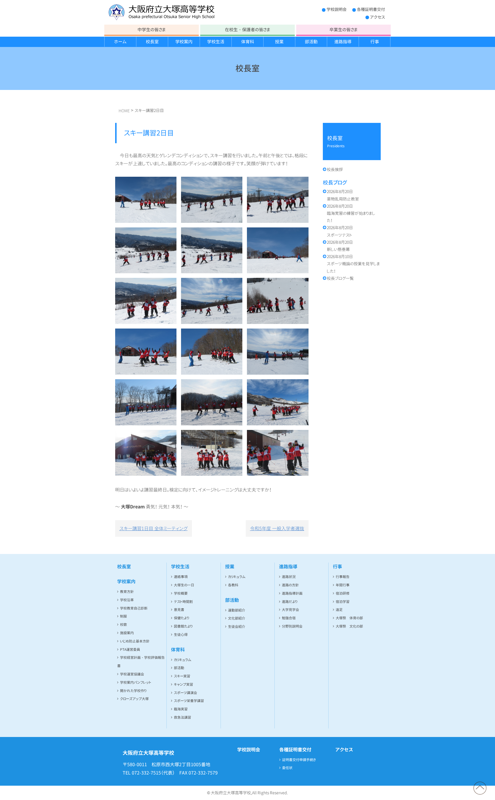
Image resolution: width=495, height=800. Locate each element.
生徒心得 (181, 634)
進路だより (289, 601)
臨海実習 (181, 709)
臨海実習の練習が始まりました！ (351, 213)
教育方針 (127, 591)
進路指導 (342, 42)
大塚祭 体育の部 (349, 618)
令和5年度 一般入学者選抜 (277, 528)
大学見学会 (290, 609)
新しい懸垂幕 (340, 245)
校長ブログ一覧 (340, 278)
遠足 (339, 609)
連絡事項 (181, 576)
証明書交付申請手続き (299, 759)
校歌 (123, 624)
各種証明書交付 (371, 9)
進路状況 (289, 576)
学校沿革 (127, 599)
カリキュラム (182, 659)
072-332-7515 (146, 773)
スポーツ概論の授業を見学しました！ (353, 264)
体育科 (247, 42)
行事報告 (342, 576)
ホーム (120, 42)
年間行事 (342, 585)
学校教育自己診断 (134, 608)
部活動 (311, 42)
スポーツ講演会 (185, 692)
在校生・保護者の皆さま (247, 30)
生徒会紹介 (236, 626)
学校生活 (215, 42)
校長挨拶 (335, 169)
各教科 (233, 585)
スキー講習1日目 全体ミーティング (153, 528)
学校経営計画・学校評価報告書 (141, 661)
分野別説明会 (292, 626)
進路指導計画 (292, 593)
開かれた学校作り (133, 690)
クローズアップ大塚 (134, 698)
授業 (279, 42)
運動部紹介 (236, 610)
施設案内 (127, 632)
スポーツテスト (340, 231)
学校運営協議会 (132, 674)
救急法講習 (182, 717)
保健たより (181, 618)
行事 (374, 42)
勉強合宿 (289, 618)
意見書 (179, 609)
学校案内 (183, 42)
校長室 (152, 42)
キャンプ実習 (183, 684)
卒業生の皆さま (343, 30)
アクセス (377, 17)
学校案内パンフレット (135, 682)
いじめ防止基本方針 (135, 641)
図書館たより (183, 626)
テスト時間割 (183, 601)
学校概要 (181, 593)
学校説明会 (337, 9)
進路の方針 (290, 585)
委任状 (287, 767)
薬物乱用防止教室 (343, 195)
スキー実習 (182, 676)
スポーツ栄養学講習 (189, 700)
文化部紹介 (236, 618)
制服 (123, 616)
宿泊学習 (342, 601)
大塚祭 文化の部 (349, 626)
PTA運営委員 (130, 649)
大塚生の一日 (184, 585)
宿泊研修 (342, 593)
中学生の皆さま (152, 30)
